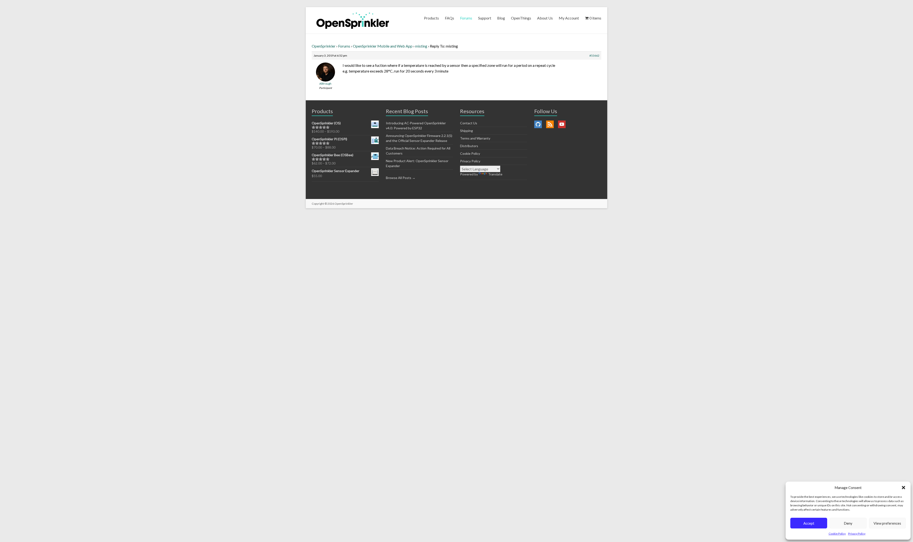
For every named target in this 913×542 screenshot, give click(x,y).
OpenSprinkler (323, 46)
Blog (501, 18)
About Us (545, 18)
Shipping (466, 131)
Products (431, 18)
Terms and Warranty (475, 138)
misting (421, 46)
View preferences (887, 523)
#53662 (594, 55)
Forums (466, 18)
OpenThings (521, 18)
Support (484, 18)
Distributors (469, 146)
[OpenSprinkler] (353, 20)
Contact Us (468, 123)
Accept (808, 523)
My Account (569, 18)
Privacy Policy (856, 533)
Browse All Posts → (400, 178)
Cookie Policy (837, 533)
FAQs (449, 18)
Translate (495, 174)
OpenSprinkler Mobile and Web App (383, 46)
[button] (903, 487)
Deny (848, 523)
